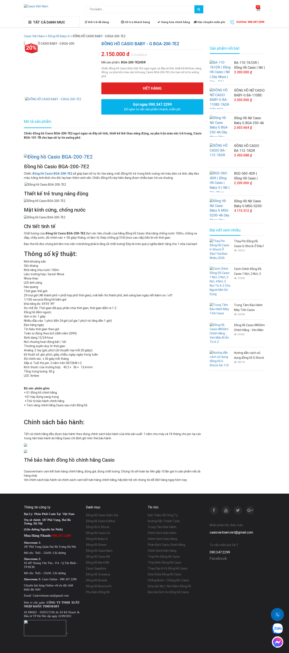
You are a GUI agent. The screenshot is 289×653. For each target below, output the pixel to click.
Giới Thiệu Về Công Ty (163, 515)
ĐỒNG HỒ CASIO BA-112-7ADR (246, 148)
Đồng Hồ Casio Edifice (100, 521)
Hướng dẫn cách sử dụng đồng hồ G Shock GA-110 (249, 355)
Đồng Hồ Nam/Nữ (97, 562)
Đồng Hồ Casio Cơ (98, 533)
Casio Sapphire (96, 568)
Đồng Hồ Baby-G (97, 539)
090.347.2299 (220, 552)
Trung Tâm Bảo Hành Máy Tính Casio (248, 307)
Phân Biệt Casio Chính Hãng (166, 544)
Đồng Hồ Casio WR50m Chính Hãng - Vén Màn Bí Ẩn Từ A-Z (249, 328)
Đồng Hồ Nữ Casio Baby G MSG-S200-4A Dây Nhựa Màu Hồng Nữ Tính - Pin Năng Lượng (248, 203)
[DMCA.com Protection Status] (67, 633)
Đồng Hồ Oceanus (98, 574)
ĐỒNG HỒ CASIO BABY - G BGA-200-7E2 (140, 43)
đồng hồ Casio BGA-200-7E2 (52, 173)
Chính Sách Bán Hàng (162, 550)
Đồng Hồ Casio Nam (99, 550)
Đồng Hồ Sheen (96, 544)
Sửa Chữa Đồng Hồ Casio (164, 574)
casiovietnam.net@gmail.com (231, 532)
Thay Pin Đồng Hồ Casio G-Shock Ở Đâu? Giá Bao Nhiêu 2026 (249, 244)
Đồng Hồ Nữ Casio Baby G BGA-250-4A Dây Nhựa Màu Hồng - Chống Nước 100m (249, 120)
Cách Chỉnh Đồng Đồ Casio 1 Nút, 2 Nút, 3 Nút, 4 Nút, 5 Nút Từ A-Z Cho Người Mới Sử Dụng (249, 271)
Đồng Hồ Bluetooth (98, 586)
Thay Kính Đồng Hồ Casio (164, 562)
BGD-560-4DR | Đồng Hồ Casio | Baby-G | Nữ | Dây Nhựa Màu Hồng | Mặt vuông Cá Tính (248, 176)
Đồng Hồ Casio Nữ (98, 556)
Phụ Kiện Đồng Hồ (98, 592)
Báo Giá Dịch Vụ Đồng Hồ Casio (168, 592)
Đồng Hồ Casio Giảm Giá (102, 515)
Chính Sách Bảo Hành (162, 533)
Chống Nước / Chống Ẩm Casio (168, 580)
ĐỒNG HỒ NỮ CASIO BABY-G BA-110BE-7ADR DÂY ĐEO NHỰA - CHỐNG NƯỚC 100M (249, 93)
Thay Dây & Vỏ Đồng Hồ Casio (167, 568)
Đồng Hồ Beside (96, 580)
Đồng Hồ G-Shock (97, 527)
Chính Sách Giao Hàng (162, 539)
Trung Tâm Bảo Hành (162, 527)
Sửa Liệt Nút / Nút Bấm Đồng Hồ (169, 586)
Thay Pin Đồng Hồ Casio (164, 556)
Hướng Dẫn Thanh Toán (164, 521)
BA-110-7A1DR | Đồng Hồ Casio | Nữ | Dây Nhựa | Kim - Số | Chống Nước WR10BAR (249, 65)
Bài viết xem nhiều (225, 230)
